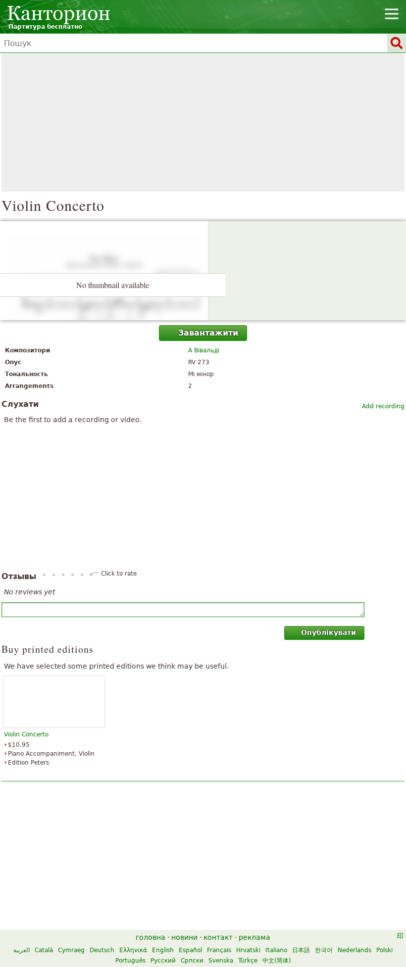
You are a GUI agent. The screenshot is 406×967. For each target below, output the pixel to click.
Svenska (220, 960)
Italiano (276, 950)
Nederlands (354, 950)
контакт (218, 937)
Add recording (383, 406)
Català (44, 950)
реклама (254, 937)
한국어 (324, 950)
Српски (192, 960)
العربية (21, 950)
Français (219, 950)
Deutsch (102, 950)
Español (190, 950)
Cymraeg (71, 950)
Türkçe (247, 960)
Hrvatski (248, 950)
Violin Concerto (26, 734)
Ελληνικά (133, 950)
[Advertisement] (203, 122)
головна (150, 937)
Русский (163, 960)
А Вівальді (203, 350)
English (163, 950)
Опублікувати (328, 632)
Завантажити (208, 333)
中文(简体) (276, 960)
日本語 (301, 950)
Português (130, 960)
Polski (384, 950)
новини (184, 937)
